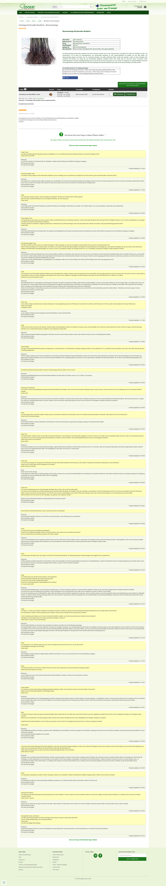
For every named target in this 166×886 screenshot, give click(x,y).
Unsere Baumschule (58, 854)
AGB (20, 857)
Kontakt (65, 12)
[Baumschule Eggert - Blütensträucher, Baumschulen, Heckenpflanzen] (34, 7)
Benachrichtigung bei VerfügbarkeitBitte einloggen (132, 84)
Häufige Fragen (30, 12)
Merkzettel (143, 1)
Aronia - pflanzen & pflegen (60, 864)
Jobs (20, 12)
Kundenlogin (132, 1)
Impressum (22, 859)
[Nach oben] (161, 883)
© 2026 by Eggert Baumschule (83, 878)
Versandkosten (40, 98)
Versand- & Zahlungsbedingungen (49, 12)
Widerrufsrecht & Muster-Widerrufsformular (30, 867)
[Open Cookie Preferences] (3, 882)
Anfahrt (55, 862)
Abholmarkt (56, 857)
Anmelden (59, 128)
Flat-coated (56, 869)
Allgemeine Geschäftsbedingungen (82, 12)
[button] (70, 77)
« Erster (22, 21)
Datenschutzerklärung (25, 854)
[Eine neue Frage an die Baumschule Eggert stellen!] (83, 145)
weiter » (34, 21)
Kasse (109, 12)
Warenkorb (100, 12)
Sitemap (21, 869)
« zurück (27, 21)
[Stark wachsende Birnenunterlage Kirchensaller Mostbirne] (39, 51)
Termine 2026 (56, 867)
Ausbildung (56, 859)
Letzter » (40, 21)
